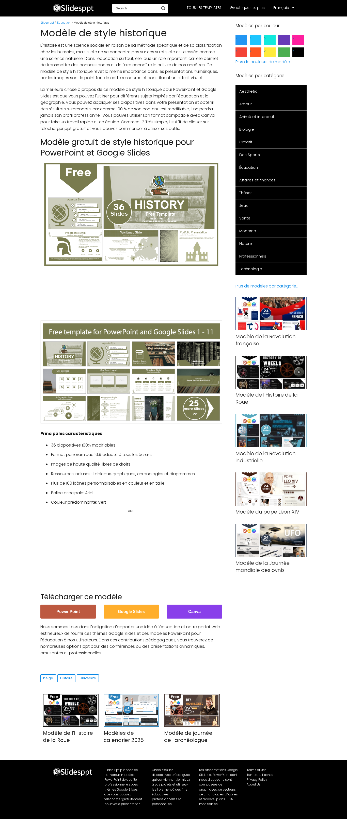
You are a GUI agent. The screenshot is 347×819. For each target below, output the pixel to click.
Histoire (66, 678)
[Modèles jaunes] (274, 52)
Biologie (246, 129)
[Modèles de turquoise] (274, 40)
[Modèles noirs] (302, 52)
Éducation (248, 167)
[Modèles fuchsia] (302, 40)
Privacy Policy (257, 779)
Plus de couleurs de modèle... (263, 62)
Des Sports (249, 154)
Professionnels (252, 256)
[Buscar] (163, 8)
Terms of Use (256, 770)
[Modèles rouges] (245, 52)
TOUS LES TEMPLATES (204, 7)
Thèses (246, 192)
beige (48, 678)
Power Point (68, 611)
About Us (254, 784)
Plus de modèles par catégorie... (266, 286)
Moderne (247, 230)
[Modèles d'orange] (259, 52)
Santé (244, 218)
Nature (245, 243)
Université (88, 678)
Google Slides (131, 611)
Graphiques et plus (247, 7)
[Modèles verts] (288, 52)
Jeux (243, 205)
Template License (260, 775)
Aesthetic (248, 91)
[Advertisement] (132, 290)
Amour (245, 104)
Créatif (245, 142)
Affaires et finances (257, 180)
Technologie (250, 268)
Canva (194, 611)
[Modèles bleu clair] (259, 40)
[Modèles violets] (288, 40)
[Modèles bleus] (245, 40)
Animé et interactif (256, 116)
